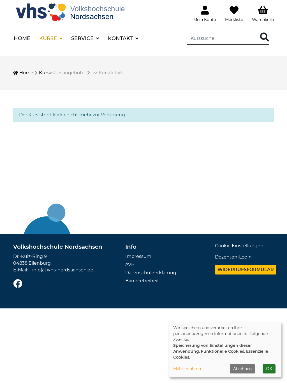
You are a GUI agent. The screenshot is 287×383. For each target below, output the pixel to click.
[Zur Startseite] (71, 11)
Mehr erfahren (187, 368)
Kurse (45, 72)
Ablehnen (242, 368)
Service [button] (83, 38)
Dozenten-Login (233, 257)
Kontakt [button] (121, 38)
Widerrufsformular (245, 269)
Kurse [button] (48, 38)
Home (22, 38)
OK (269, 368)
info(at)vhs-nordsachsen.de (62, 270)
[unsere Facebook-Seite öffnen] (17, 284)
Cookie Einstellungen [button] (239, 245)
